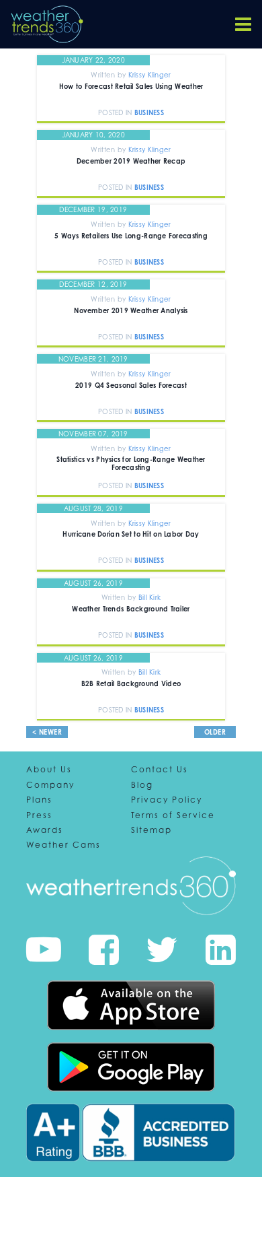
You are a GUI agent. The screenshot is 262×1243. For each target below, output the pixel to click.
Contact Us (159, 769)
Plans (39, 800)
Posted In (116, 112)
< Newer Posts (47, 738)
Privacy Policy (166, 800)
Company (50, 785)
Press (39, 815)
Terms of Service (173, 815)
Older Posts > (215, 738)
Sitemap (151, 830)
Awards (44, 830)
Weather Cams (63, 845)
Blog (142, 785)
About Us (49, 769)
